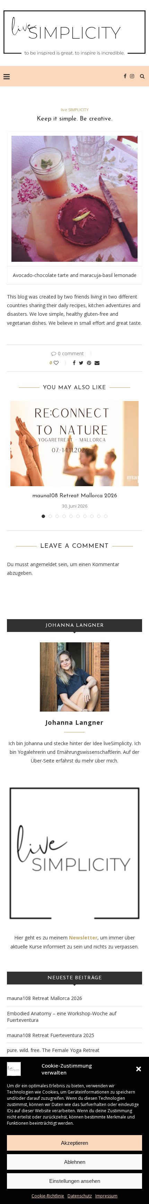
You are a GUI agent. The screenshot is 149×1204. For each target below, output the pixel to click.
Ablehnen (74, 1162)
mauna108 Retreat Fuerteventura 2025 (50, 1035)
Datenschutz (80, 1196)
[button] (138, 1068)
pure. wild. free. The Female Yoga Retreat (53, 1050)
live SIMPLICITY (75, 109)
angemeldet (43, 564)
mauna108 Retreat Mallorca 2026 (74, 496)
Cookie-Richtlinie (48, 1196)
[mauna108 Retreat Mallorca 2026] (74, 444)
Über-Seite (42, 760)
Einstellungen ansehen (74, 1181)
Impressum (106, 1196)
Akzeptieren (74, 1143)
